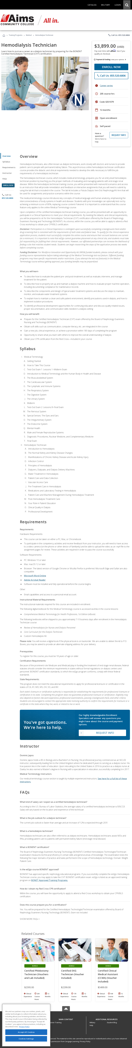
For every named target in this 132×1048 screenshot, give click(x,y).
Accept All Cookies (26, 1032)
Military (92, 1022)
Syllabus (6, 161)
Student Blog (112, 1022)
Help (91, 1025)
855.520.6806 (7, 198)
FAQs (4, 179)
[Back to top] (66, 1018)
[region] (26, 1025)
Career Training (55, 1022)
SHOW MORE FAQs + (30, 919)
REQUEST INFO (119, 135)
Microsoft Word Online (35, 575)
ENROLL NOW (111, 67)
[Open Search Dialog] (126, 4)
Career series (106, 85)
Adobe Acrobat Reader (35, 580)
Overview (6, 156)
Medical (29, 35)
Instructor (7, 173)
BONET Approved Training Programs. (49, 880)
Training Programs (15, 35)
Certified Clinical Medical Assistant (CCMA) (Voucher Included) (108, 976)
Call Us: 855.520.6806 (119, 35)
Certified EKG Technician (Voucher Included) (72, 974)
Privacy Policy (85, 1041)
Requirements (8, 167)
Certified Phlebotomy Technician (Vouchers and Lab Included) (36, 974)
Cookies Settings (26, 1039)
